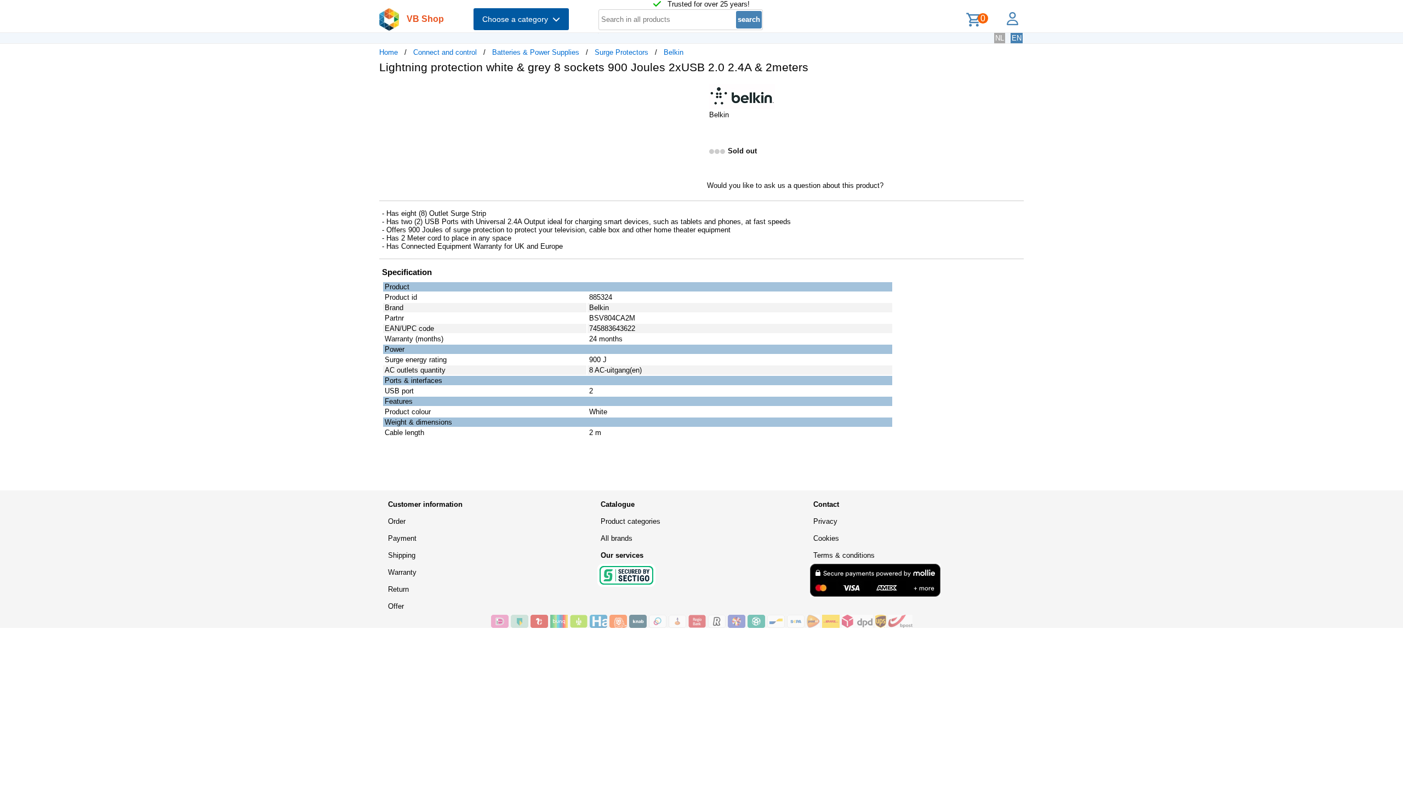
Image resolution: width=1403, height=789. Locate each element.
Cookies (826, 538)
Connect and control (445, 52)
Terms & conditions (844, 555)
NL (999, 38)
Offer (396, 606)
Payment (402, 538)
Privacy (825, 521)
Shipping (401, 555)
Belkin (673, 52)
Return (398, 589)
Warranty (402, 572)
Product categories (630, 521)
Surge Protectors (621, 52)
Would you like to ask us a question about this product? (795, 185)
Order (397, 521)
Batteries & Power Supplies (535, 52)
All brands (616, 538)
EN (1017, 38)
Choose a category (517, 19)
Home (388, 52)
